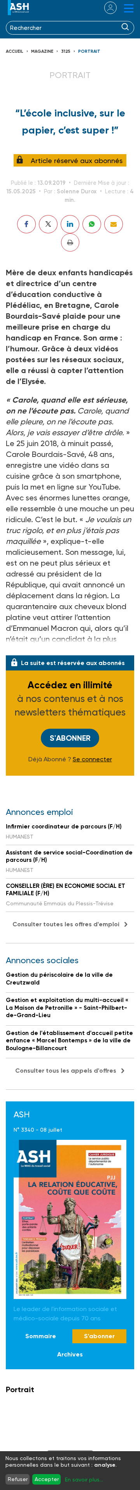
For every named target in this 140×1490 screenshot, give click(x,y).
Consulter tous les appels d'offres (65, 1070)
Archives (70, 1354)
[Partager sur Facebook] (26, 224)
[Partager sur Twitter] (48, 224)
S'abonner (70, 738)
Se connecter (92, 759)
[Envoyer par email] (113, 224)
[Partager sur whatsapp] (91, 224)
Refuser (18, 1479)
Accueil (14, 51)
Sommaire (40, 1336)
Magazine (42, 51)
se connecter (105, 8)
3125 (65, 51)
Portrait (89, 51)
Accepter (47, 1479)
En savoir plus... (84, 1479)
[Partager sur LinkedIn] (70, 224)
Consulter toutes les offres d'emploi (65, 924)
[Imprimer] (70, 242)
